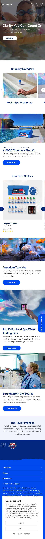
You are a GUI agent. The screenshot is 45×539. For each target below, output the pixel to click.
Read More (11, 348)
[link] (36, 4)
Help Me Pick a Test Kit (41, 323)
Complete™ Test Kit (11, 223)
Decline (21, 528)
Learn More (12, 408)
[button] (3, 4)
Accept (21, 523)
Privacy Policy (26, 517)
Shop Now (9, 38)
